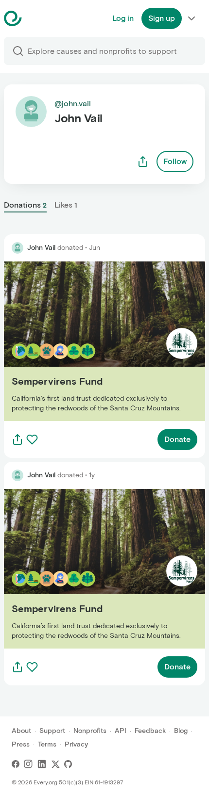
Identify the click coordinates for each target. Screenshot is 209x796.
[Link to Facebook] (15, 764)
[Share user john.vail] (143, 161)
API (120, 731)
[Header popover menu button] (191, 18)
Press (21, 744)
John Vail (41, 248)
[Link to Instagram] (28, 764)
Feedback (150, 731)
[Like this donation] (32, 439)
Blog (181, 731)
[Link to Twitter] (55, 764)
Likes (65, 205)
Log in (123, 18)
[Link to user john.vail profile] (17, 248)
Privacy (76, 744)
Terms (47, 744)
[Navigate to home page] (37, 18)
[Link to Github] (68, 764)
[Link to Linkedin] (42, 764)
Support (52, 731)
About (21, 731)
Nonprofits (89, 731)
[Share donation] (17, 439)
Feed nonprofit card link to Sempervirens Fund (87, 340)
